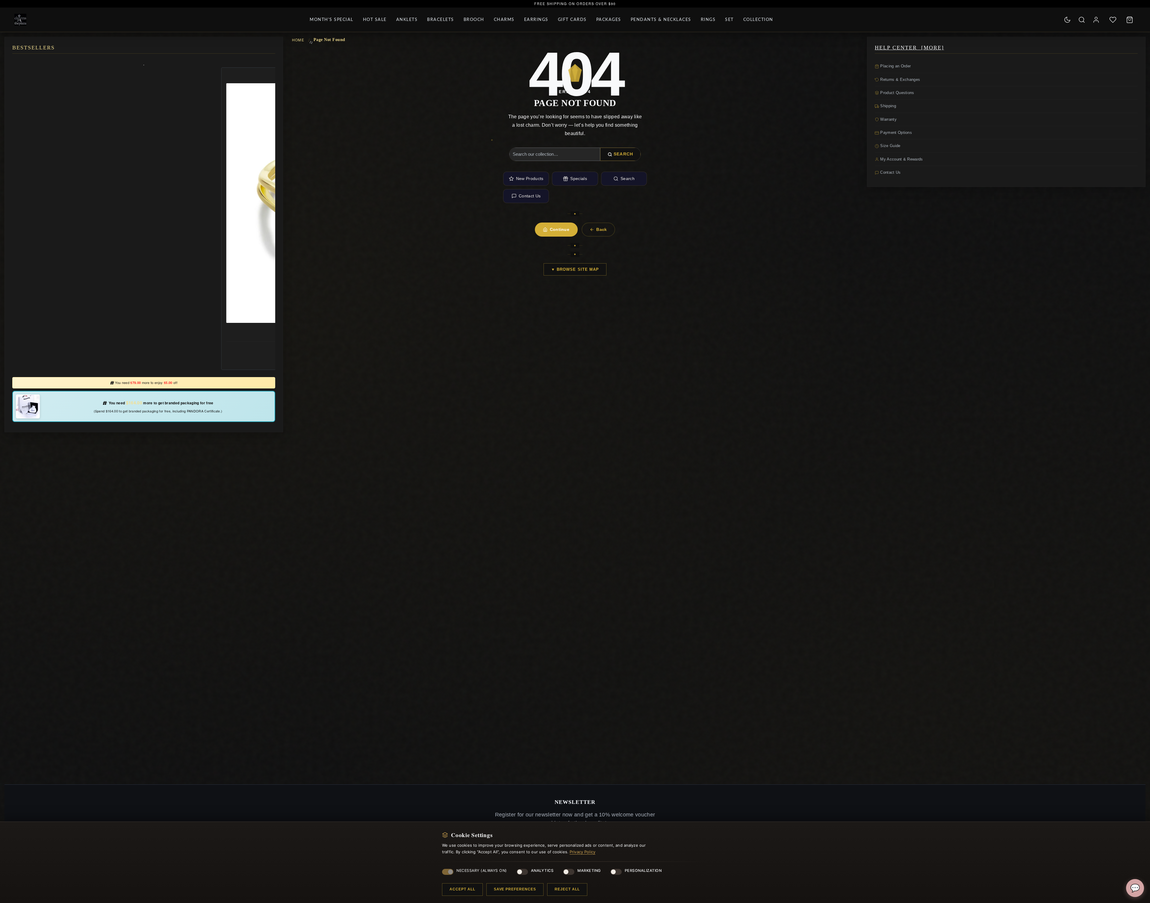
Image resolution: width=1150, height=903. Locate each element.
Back (601, 229)
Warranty (888, 119)
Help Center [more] (909, 48)
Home (298, 39)
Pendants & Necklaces (661, 20)
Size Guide (890, 145)
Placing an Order (895, 66)
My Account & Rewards (901, 159)
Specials (578, 178)
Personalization (643, 870)
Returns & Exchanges (899, 79)
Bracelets (440, 20)
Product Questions (896, 92)
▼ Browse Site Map (575, 269)
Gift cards (572, 20)
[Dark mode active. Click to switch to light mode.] (1067, 20)
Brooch (474, 20)
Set (729, 20)
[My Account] (1096, 20)
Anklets (407, 20)
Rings (708, 20)
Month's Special (331, 20)
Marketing (589, 870)
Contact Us (530, 195)
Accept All (462, 889)
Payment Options (895, 132)
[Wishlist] (1113, 20)
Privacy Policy (582, 851)
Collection (758, 20)
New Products (530, 178)
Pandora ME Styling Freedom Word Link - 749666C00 (144, 334)
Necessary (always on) (481, 870)
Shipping (887, 106)
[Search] (1081, 20)
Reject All (567, 889)
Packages (608, 20)
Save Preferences (515, 889)
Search (623, 154)
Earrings (536, 20)
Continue (560, 229)
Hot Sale (375, 20)
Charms (504, 20)
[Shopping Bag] (1130, 20)
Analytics (542, 870)
